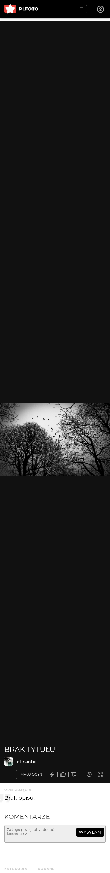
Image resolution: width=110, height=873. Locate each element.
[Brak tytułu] (8, 761)
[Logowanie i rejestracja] (100, 9)
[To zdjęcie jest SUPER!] (52, 774)
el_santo (26, 761)
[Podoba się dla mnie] (63, 774)
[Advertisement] (55, 76)
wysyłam (90, 832)
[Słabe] (74, 774)
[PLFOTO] (21, 9)
